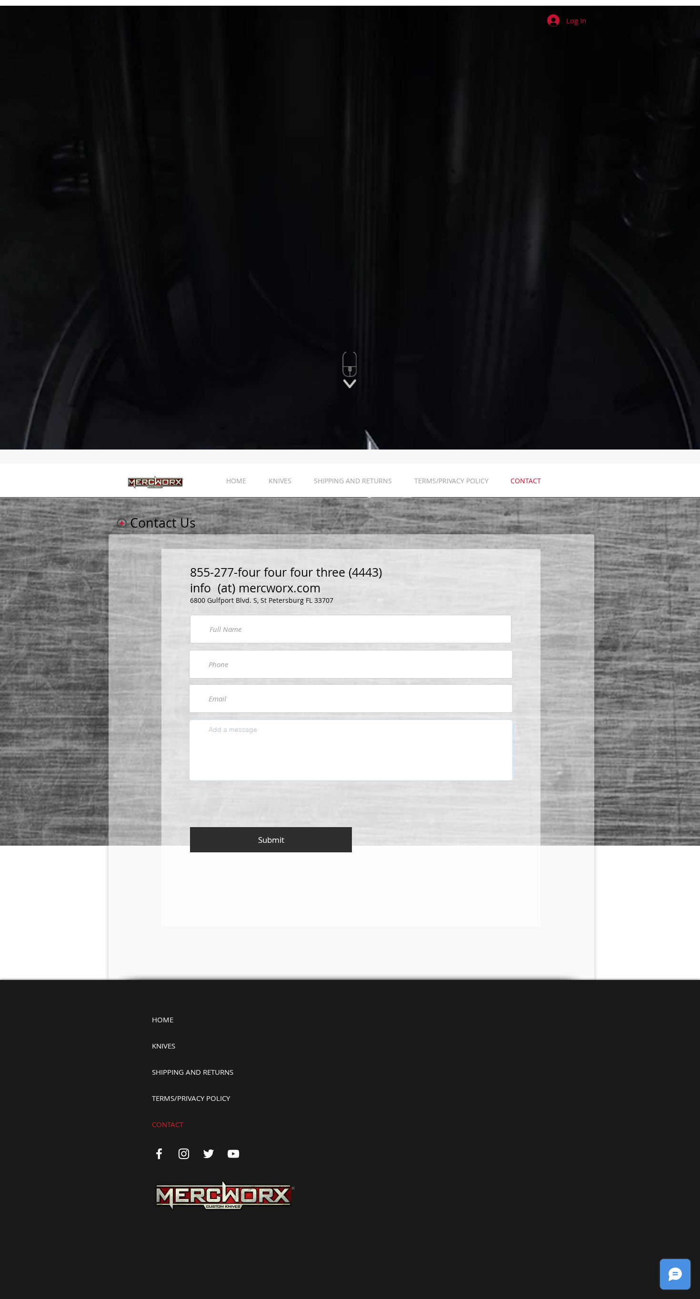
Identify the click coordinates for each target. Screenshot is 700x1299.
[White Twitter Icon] (208, 1154)
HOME (162, 1019)
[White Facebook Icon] (159, 1154)
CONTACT (167, 1124)
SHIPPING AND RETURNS (192, 1072)
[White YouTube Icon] (233, 1154)
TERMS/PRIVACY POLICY (191, 1098)
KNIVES (163, 1045)
